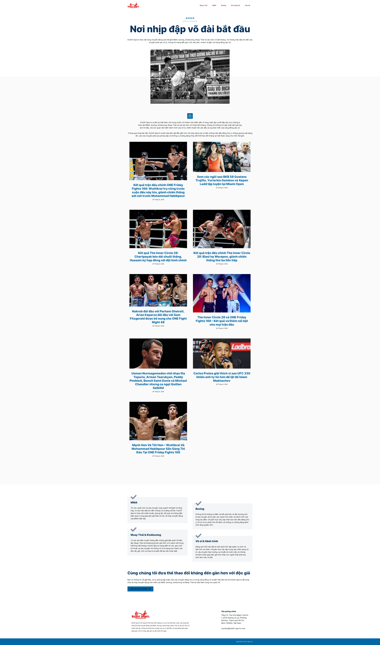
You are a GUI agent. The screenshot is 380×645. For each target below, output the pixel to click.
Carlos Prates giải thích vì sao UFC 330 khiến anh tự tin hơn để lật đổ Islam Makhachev (221, 377)
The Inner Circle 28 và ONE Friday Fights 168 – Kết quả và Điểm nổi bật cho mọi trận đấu (222, 320)
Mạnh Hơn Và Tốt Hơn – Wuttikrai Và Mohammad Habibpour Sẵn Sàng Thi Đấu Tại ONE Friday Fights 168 (158, 448)
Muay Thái (203, 5)
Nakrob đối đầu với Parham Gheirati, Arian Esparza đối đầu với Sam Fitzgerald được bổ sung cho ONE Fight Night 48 (158, 316)
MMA (214, 5)
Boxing (223, 5)
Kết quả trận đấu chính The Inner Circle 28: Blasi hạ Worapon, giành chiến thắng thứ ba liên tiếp (221, 256)
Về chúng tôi (235, 5)
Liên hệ (247, 5)
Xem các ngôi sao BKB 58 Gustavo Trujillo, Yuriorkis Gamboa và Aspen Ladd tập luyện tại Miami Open (222, 180)
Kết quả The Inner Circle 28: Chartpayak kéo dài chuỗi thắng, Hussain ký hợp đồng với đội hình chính (158, 256)
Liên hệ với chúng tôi (140, 589)
